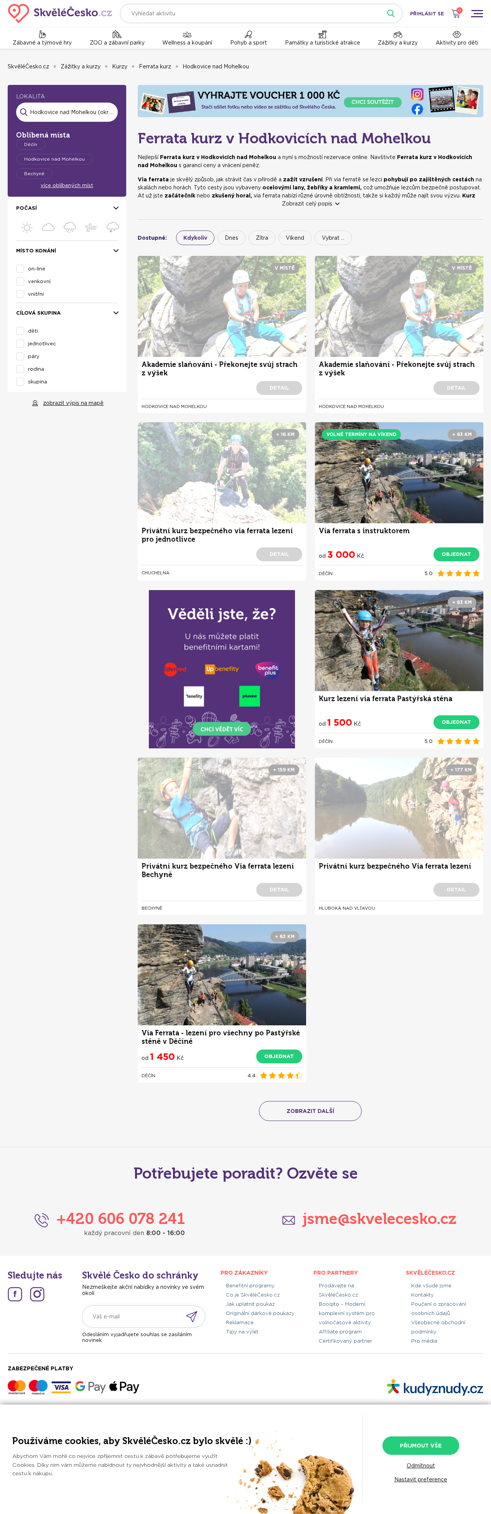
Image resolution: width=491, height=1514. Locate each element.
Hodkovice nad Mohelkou (216, 66)
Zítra (262, 238)
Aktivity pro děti (457, 43)
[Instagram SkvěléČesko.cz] (37, 1294)
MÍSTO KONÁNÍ (36, 251)
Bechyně (34, 173)
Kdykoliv (195, 238)
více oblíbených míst (67, 185)
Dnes (231, 238)
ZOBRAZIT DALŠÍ (310, 1111)
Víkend (295, 238)
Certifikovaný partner (345, 1341)
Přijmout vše (421, 1446)
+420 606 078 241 (120, 1218)
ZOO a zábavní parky (117, 43)
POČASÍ (26, 208)
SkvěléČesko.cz (28, 66)
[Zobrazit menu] (476, 13)
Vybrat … (333, 238)
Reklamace (240, 1322)
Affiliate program (340, 1332)
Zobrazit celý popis (307, 204)
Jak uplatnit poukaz (250, 1304)
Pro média (424, 1341)
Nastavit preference (420, 1479)
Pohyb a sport (248, 43)
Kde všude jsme (431, 1285)
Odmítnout (421, 1466)
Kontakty (422, 1295)
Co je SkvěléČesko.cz (253, 1295)
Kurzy (119, 66)
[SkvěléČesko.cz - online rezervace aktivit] (60, 13)
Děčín (30, 144)
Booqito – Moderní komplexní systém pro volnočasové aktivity (347, 1313)
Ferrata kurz (155, 66)
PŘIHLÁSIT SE (427, 14)
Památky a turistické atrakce (322, 43)
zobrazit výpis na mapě (73, 403)
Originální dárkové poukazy (260, 1313)
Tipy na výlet (242, 1332)
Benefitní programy (250, 1285)
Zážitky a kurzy (398, 43)
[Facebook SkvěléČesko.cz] (15, 1294)
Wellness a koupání (187, 43)
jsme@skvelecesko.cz (379, 1218)
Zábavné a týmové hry (42, 43)
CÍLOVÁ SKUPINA (38, 313)
